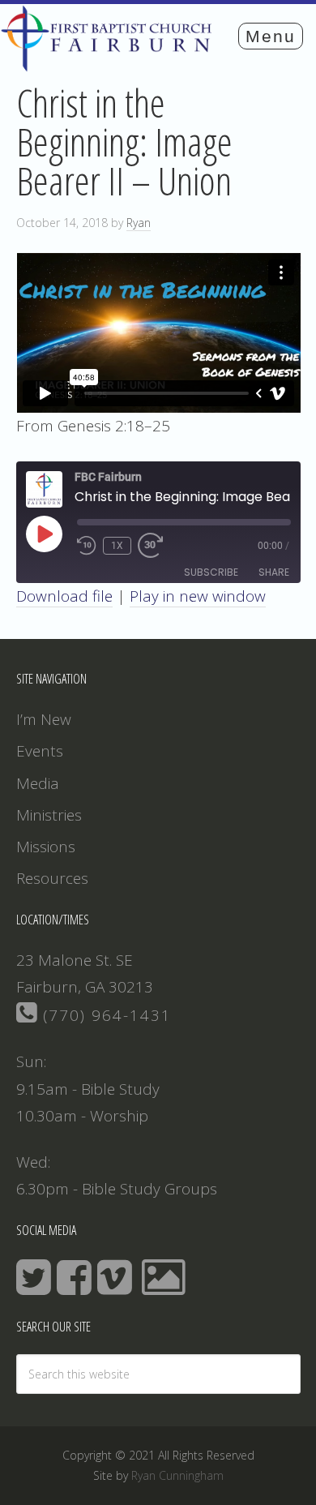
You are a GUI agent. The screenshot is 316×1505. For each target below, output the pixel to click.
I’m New (43, 719)
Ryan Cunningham (177, 1475)
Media (37, 783)
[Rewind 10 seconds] (86, 546)
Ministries (49, 814)
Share (273, 572)
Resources (52, 878)
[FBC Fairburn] (110, 64)
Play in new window (198, 596)
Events (39, 750)
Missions (45, 846)
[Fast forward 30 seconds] (157, 546)
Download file (64, 596)
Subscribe (211, 572)
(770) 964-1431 (104, 1015)
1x (117, 545)
